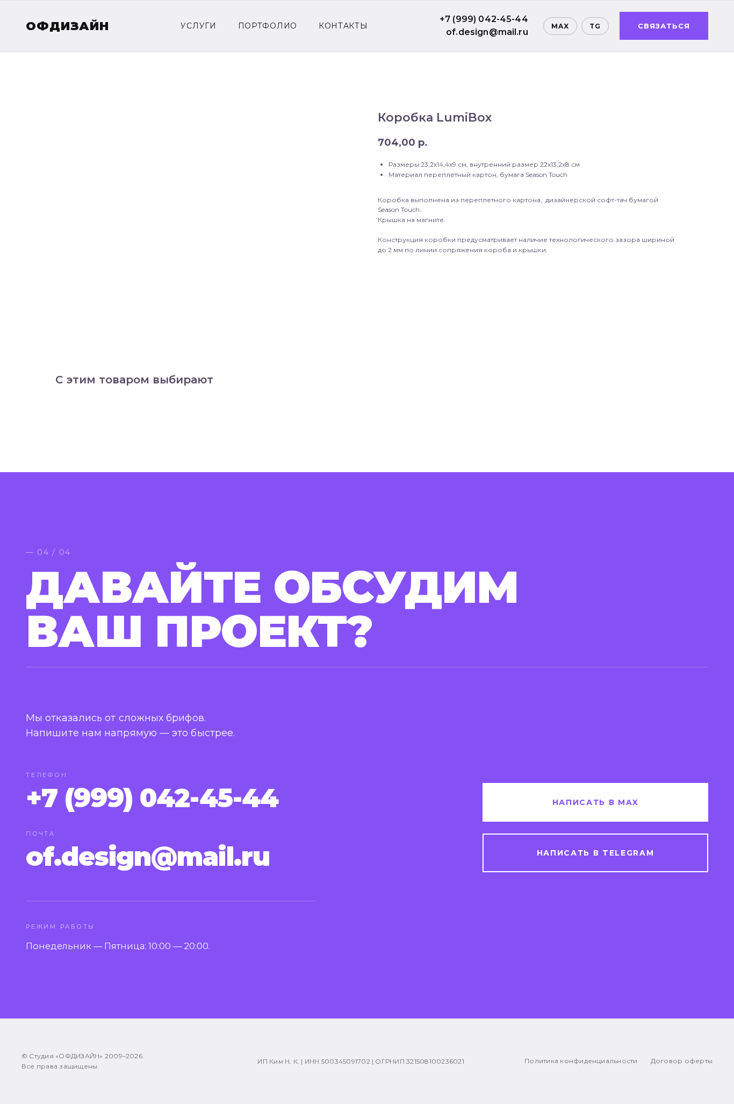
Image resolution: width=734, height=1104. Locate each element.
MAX (560, 26)
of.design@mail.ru (487, 32)
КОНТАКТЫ (343, 26)
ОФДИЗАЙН (67, 26)
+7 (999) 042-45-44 (484, 19)
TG (595, 26)
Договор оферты (682, 1061)
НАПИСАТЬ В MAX (595, 802)
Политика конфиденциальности (580, 1061)
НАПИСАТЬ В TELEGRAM (595, 853)
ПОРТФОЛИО (267, 26)
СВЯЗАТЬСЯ (664, 26)
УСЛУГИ (198, 26)
